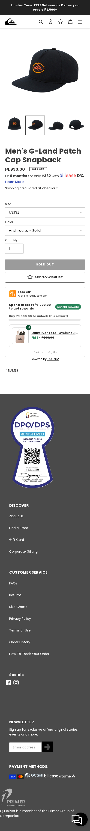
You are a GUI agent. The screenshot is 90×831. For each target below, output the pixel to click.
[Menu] (80, 22)
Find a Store (18, 528)
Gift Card (16, 539)
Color (9, 222)
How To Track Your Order (29, 654)
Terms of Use (20, 630)
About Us (16, 516)
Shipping (12, 188)
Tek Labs (53, 359)
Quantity (11, 240)
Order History (19, 642)
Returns (15, 595)
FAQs (13, 583)
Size (8, 204)
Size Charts (18, 607)
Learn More (14, 181)
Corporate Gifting (23, 551)
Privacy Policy (20, 618)
